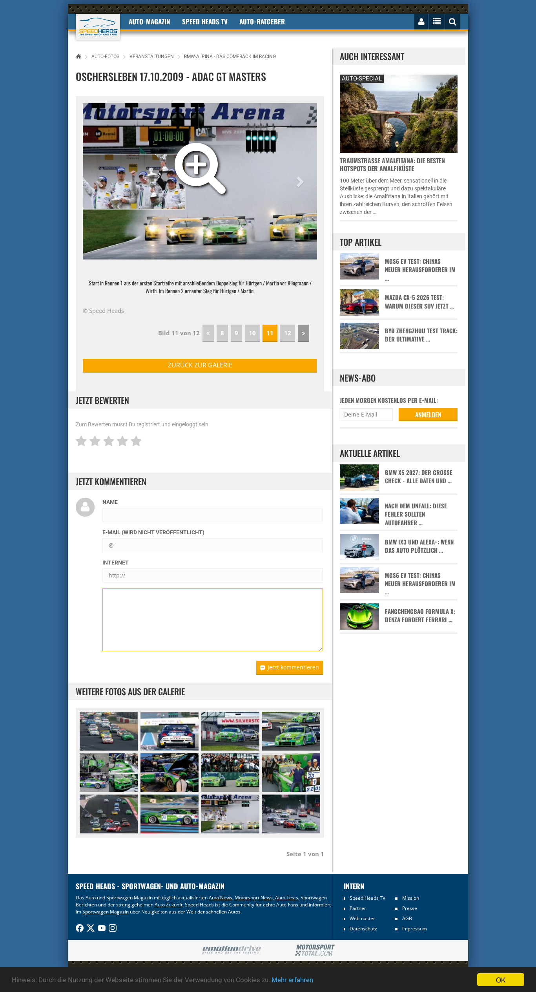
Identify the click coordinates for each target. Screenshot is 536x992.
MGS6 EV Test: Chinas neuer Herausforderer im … (420, 269)
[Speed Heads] (98, 27)
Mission (410, 898)
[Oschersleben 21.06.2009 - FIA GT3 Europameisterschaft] (291, 731)
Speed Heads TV (367, 898)
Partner (358, 908)
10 (252, 333)
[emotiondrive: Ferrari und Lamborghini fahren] (231, 950)
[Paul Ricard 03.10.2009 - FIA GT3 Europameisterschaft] (169, 814)
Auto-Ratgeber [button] (262, 21)
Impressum (414, 928)
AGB (407, 918)
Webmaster (362, 918)
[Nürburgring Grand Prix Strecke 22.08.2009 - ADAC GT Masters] (291, 772)
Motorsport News (254, 897)
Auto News (220, 897)
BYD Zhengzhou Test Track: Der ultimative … (421, 335)
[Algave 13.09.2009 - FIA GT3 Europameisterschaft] (109, 814)
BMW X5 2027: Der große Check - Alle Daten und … (418, 476)
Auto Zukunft (168, 904)
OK (500, 980)
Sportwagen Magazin (105, 911)
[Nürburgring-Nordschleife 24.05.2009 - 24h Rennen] (230, 772)
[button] (100, 181)
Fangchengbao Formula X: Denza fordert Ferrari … (420, 615)
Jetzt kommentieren (293, 667)
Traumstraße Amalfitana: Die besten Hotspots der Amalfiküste (392, 164)
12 (287, 333)
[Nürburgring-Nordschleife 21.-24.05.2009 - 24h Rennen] (109, 772)
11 (269, 333)
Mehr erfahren (292, 980)
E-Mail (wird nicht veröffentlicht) (153, 532)
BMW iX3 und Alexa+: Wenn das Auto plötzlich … (419, 546)
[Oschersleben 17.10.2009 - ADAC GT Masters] (230, 814)
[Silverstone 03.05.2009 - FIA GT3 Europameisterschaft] (230, 731)
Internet (115, 562)
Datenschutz (363, 928)
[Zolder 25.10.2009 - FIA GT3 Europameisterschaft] (291, 814)
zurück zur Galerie (200, 365)
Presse (409, 908)
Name (110, 502)
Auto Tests (286, 897)
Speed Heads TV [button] (205, 21)
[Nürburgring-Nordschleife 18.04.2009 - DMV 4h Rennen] (109, 731)
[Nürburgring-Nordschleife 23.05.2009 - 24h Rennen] (169, 772)
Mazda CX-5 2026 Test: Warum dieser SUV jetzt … (419, 301)
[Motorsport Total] (315, 950)
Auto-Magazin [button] (149, 21)
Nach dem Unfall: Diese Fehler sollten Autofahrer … (416, 514)
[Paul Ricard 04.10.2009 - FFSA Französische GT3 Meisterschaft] (169, 731)
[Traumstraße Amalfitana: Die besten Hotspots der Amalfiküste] (399, 113)
